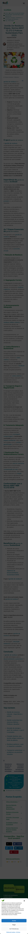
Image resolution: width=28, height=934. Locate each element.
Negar (14, 924)
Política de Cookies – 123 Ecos (13, 932)
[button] (24, 901)
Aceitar (14, 920)
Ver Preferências (14, 929)
